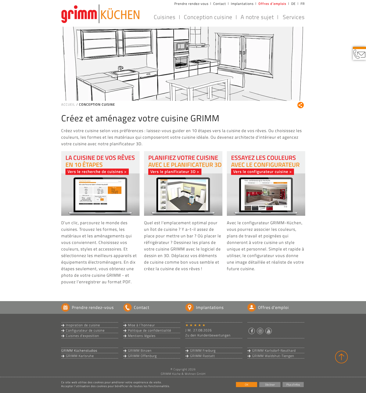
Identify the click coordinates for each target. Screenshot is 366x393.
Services (294, 16)
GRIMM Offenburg (142, 355)
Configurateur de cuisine (85, 330)
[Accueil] (100, 13)
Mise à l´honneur (141, 325)
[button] (251, 331)
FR (303, 3)
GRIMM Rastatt (202, 355)
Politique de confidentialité (149, 330)
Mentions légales (141, 335)
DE (293, 3)
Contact (219, 3)
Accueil (68, 104)
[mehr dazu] (100, 194)
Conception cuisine (208, 16)
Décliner (270, 384)
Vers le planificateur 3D (173, 171)
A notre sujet (257, 16)
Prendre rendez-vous (191, 3)
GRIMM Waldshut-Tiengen (273, 355)
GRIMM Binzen (140, 350)
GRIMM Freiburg (203, 350)
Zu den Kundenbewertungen (208, 335)
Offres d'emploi (273, 307)
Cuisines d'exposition (82, 335)
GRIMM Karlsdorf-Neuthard (274, 350)
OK (246, 384)
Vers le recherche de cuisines (95, 171)
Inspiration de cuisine (83, 325)
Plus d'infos (293, 384)
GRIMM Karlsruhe (80, 355)
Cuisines (165, 16)
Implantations (242, 3)
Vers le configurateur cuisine (260, 171)
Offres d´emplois (272, 3)
